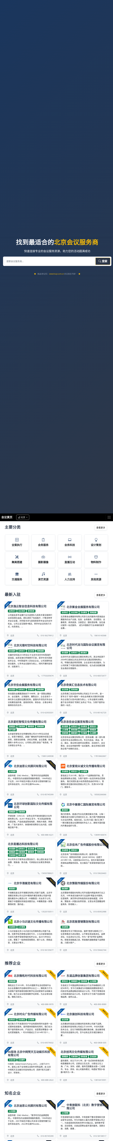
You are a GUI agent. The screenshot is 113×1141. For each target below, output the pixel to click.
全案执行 (17, 545)
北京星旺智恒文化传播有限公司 (27, 722)
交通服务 (17, 579)
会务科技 (69, 545)
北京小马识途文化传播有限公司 (33, 922)
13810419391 (100, 1080)
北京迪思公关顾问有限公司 (30, 766)
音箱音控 (83, 730)
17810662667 (100, 756)
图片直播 (12, 730)
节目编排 (83, 733)
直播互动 (69, 562)
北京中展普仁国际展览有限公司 (86, 804)
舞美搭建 (17, 562)
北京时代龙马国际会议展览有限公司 (86, 646)
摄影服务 (31, 726)
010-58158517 (99, 1136)
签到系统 (31, 611)
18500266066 (100, 794)
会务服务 (43, 545)
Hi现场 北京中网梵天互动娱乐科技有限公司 (29, 1053)
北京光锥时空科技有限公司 (30, 645)
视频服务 (12, 726)
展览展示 (83, 653)
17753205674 (47, 675)
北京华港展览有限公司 (27, 883)
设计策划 (96, 545)
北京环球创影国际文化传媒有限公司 (33, 805)
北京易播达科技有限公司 (23, 844)
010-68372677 (99, 675)
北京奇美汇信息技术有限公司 (78, 685)
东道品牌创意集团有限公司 (83, 976)
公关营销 (12, 771)
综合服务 (12, 651)
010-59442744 (99, 950)
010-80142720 (99, 712)
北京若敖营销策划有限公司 (83, 922)
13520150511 (47, 911)
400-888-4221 (47, 834)
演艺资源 (43, 579)
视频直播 (93, 612)
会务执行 (12, 611)
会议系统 (21, 611)
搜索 (104, 261)
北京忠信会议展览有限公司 (77, 722)
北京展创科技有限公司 (80, 1014)
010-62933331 (47, 712)
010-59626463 (99, 873)
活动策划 (83, 612)
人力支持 (69, 579)
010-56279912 (47, 635)
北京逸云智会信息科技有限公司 (27, 606)
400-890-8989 (100, 1004)
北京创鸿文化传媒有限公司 (77, 1052)
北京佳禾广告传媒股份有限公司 (86, 845)
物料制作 (96, 562)
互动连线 (12, 855)
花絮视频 (21, 726)
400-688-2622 (47, 1080)
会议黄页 (6, 517)
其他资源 (96, 579)
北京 (23, 517)
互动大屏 (12, 1060)
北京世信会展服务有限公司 (24, 685)
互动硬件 (21, 1060)
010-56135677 (47, 950)
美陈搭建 (40, 689)
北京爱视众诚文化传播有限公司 (86, 766)
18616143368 (100, 635)
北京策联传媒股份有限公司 (83, 883)
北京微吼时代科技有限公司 (30, 976)
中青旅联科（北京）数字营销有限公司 (86, 1106)
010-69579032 (47, 1042)
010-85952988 (99, 911)
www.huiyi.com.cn (56, 274)
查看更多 (100, 527)
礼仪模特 (93, 733)
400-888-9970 (47, 1004)
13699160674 (100, 834)
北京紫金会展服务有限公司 (83, 607)
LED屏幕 (65, 730)
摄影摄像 (43, 562)
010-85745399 (47, 794)
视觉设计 (93, 726)
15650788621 (47, 873)
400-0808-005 (100, 1042)
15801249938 (47, 756)
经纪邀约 (65, 888)
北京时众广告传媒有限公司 (30, 1014)
